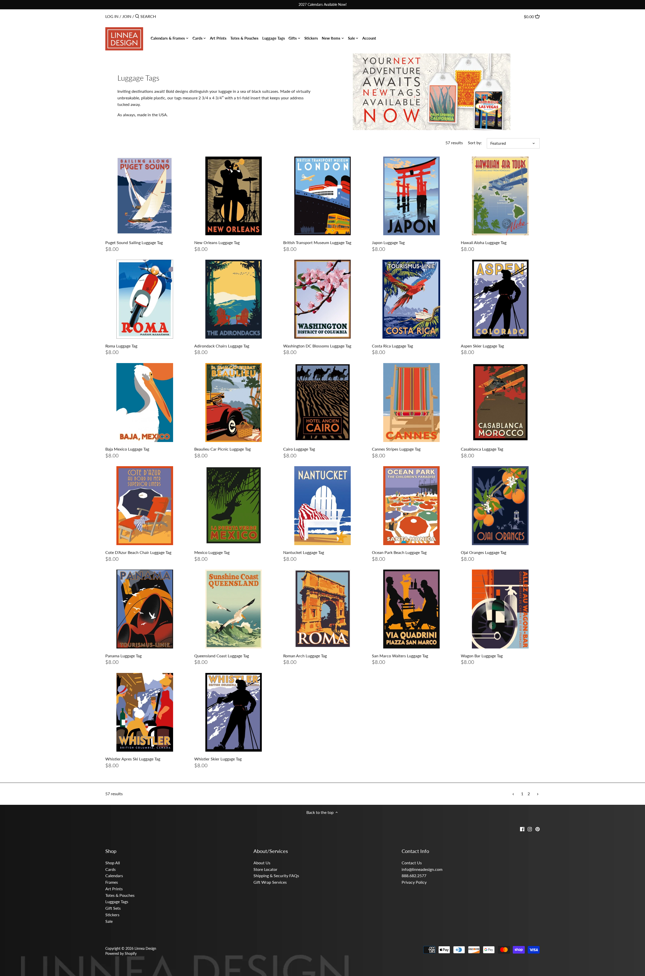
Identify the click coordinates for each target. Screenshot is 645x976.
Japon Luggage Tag (388, 242)
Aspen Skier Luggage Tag (482, 345)
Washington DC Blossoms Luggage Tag (317, 345)
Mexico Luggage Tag (212, 552)
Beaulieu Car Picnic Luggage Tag (222, 449)
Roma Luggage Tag (121, 345)
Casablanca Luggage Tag (482, 449)
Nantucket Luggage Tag (303, 552)
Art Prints (114, 888)
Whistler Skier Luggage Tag (218, 758)
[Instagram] (530, 828)
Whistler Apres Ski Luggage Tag (132, 758)
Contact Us (412, 862)
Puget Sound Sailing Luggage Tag (134, 242)
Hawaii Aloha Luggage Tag (483, 242)
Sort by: (475, 142)
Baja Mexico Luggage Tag (127, 449)
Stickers (112, 914)
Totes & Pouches (120, 895)
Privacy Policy (414, 882)
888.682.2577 (414, 875)
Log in (111, 16)
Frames (111, 882)
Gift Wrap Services (270, 882)
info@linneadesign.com (422, 869)
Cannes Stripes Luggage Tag (396, 449)
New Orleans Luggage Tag (217, 242)
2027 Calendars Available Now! (323, 4)
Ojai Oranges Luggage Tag (483, 552)
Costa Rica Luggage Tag (392, 345)
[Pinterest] (537, 828)
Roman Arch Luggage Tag (305, 655)
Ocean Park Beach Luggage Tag (399, 552)
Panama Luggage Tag (123, 655)
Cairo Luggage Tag (299, 449)
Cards (110, 869)
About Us (261, 862)
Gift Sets (113, 908)
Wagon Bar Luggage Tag (482, 655)
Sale (109, 921)
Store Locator (265, 869)
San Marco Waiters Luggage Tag (400, 655)
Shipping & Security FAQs (276, 875)
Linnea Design (145, 948)
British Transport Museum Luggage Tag (317, 242)
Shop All (112, 862)
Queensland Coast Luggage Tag (221, 655)
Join (126, 16)
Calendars (114, 875)
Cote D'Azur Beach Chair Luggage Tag (138, 552)
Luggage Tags (116, 901)
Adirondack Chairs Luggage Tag (221, 345)
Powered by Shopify (121, 953)
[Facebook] (522, 828)
